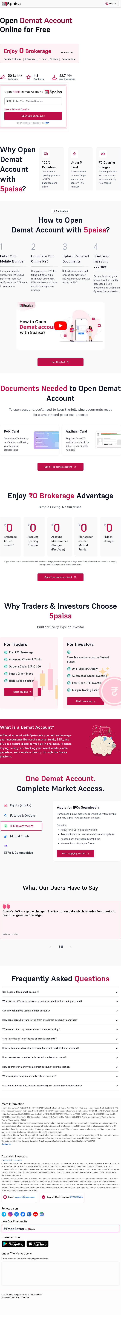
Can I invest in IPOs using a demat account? (26, 1023)
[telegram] (4, 1227)
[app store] (37, 1257)
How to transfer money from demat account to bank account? (36, 1079)
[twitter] (16, 1227)
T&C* (46, 123)
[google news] (41, 1227)
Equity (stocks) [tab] (20, 805)
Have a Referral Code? (15, 109)
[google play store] (13, 1257)
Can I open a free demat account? (20, 1004)
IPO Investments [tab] (21, 826)
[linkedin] (29, 1227)
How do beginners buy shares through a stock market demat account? (40, 1060)
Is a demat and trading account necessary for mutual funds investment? (42, 1098)
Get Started (58, 361)
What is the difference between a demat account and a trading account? (42, 1013)
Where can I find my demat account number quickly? (31, 1042)
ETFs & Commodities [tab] (18, 853)
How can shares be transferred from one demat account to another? (39, 1032)
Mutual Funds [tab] (20, 836)
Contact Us (6, 1157)
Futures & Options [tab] (23, 815)
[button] (111, 4)
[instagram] (10, 1227)
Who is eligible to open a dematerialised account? (29, 1088)
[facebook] (22, 1227)
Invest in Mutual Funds (74, 866)
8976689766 (76, 1209)
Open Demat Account (33, 115)
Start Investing (84, 701)
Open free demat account (58, 466)
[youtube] (35, 1227)
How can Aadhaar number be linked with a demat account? (34, 1070)
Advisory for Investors (12, 1173)
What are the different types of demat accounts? (29, 1051)
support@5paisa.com (25, 1209)
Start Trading (21, 691)
